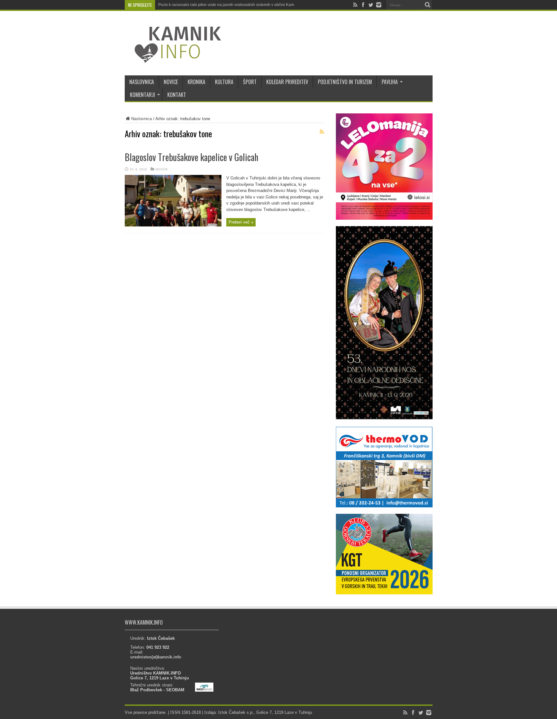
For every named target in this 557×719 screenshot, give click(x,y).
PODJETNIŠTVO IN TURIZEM (345, 82)
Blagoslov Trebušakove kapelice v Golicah (191, 157)
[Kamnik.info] (173, 59)
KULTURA (224, 82)
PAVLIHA (390, 82)
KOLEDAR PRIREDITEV (287, 82)
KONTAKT (176, 95)
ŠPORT (250, 82)
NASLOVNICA (141, 82)
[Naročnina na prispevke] (322, 131)
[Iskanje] (428, 5)
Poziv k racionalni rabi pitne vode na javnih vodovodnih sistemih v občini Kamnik (228, 5)
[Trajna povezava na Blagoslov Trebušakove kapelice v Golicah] (173, 225)
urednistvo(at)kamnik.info (155, 657)
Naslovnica (141, 118)
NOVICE (171, 82)
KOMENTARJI (142, 95)
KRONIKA (196, 82)
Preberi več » (241, 222)
